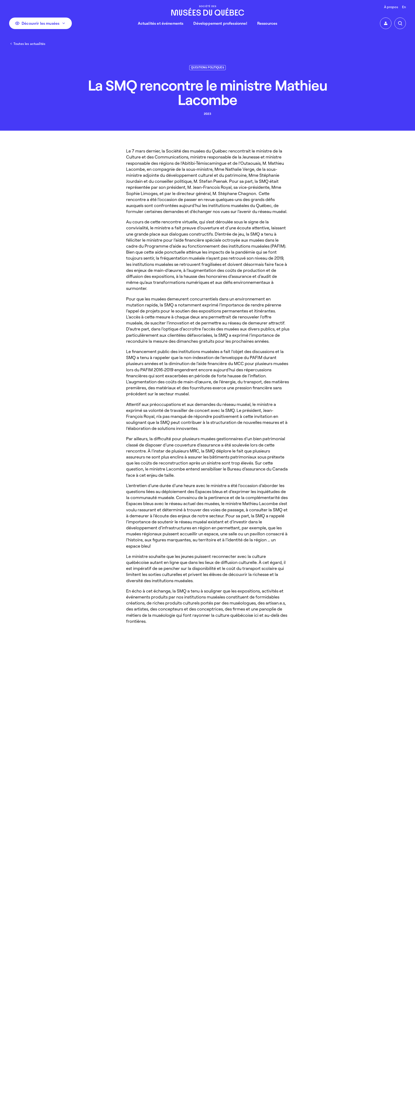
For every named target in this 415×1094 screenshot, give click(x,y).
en (404, 7)
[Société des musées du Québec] (207, 10)
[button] (385, 23)
